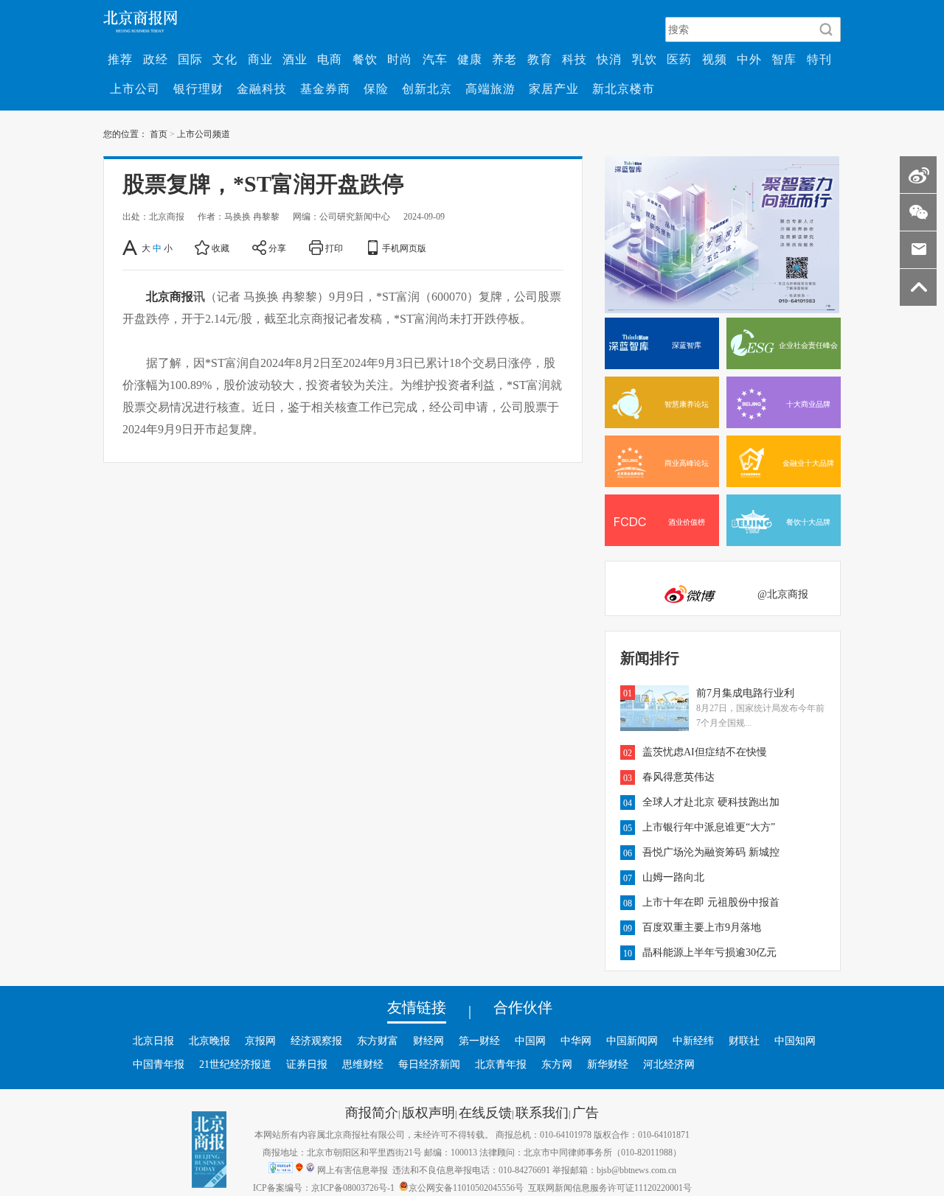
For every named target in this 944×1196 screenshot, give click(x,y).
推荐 (120, 59)
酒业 (295, 59)
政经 (155, 59)
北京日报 (153, 1040)
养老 (504, 59)
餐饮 (365, 59)
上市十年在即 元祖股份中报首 (711, 902)
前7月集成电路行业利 (745, 693)
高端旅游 (490, 88)
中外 (749, 59)
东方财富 (377, 1040)
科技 (574, 59)
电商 (329, 59)
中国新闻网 (632, 1040)
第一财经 (479, 1040)
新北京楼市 (623, 88)
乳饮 (644, 59)
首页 (158, 133)
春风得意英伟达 (678, 777)
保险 (376, 88)
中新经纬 (693, 1040)
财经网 (428, 1040)
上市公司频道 (203, 133)
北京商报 (169, 296)
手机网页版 (404, 247)
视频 (714, 59)
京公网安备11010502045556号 (466, 1187)
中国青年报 (158, 1064)
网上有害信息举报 (352, 1169)
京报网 (260, 1040)
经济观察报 (316, 1040)
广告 (585, 1112)
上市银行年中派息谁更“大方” (708, 827)
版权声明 (428, 1112)
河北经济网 (669, 1064)
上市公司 (135, 88)
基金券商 (325, 88)
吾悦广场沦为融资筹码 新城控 (711, 852)
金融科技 (262, 88)
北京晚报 (209, 1040)
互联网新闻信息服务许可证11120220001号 (610, 1187)
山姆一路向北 (673, 877)
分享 (277, 247)
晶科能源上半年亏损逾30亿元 (709, 952)
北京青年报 (501, 1064)
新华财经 (607, 1064)
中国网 (530, 1040)
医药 (679, 59)
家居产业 (554, 88)
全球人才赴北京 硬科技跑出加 (711, 802)
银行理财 (198, 88)
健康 (469, 59)
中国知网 (795, 1040)
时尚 (399, 59)
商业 (260, 59)
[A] (130, 247)
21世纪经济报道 (235, 1064)
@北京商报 (782, 594)
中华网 (575, 1040)
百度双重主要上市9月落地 (701, 927)
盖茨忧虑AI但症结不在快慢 (704, 751)
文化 (224, 59)
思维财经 (363, 1064)
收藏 (220, 247)
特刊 (819, 59)
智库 (783, 59)
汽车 (435, 59)
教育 (539, 59)
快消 (609, 59)
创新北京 (427, 88)
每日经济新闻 (429, 1064)
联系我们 (542, 1112)
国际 (190, 59)
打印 (334, 247)
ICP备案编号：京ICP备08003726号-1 (324, 1187)
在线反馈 (485, 1112)
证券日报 (306, 1064)
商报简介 (371, 1112)
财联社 (744, 1040)
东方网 (556, 1064)
